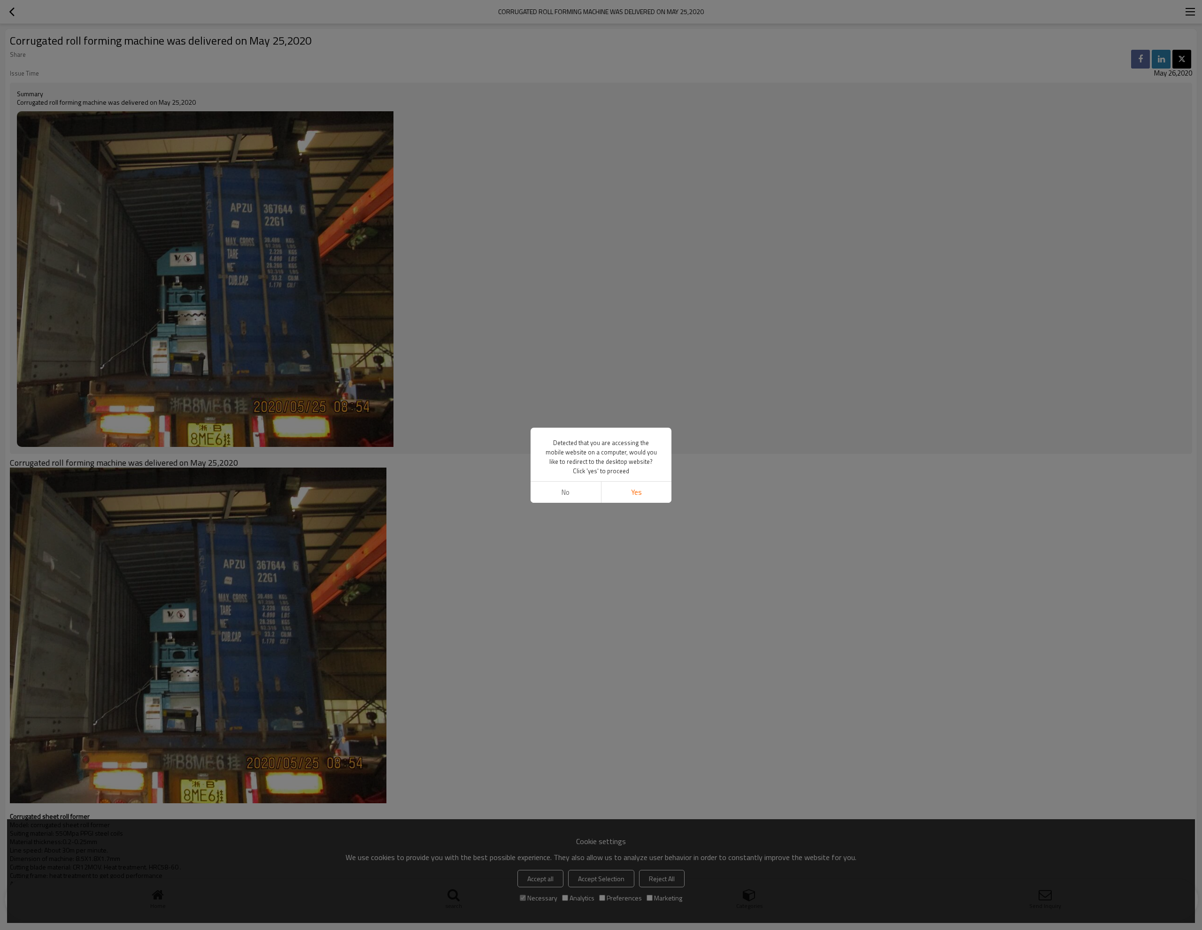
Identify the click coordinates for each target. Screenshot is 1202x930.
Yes (636, 492)
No (566, 492)
